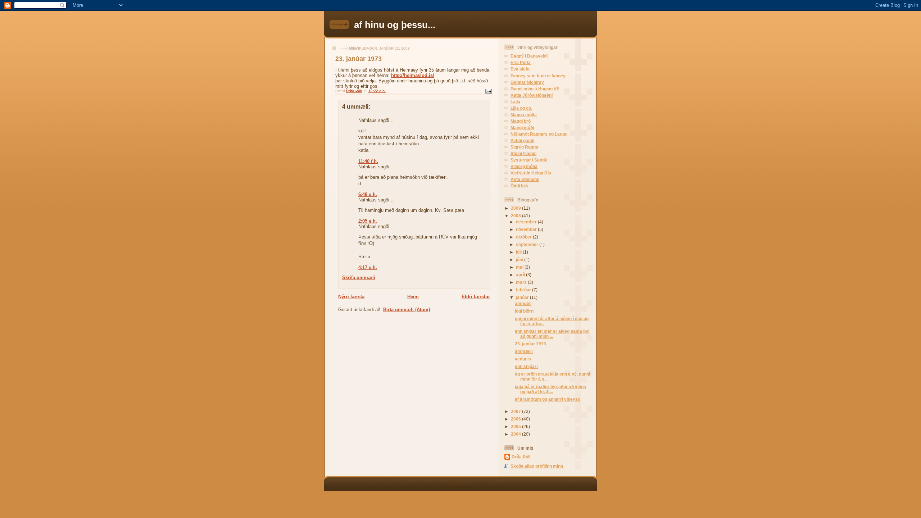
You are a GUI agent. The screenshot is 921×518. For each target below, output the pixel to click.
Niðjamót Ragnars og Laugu (539, 134)
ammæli (523, 303)
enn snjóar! (526, 366)
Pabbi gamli (522, 140)
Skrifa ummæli (358, 277)
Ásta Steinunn (525, 179)
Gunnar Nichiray (527, 82)
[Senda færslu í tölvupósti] (488, 91)
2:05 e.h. (367, 221)
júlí (519, 252)
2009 (516, 208)
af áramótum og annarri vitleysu (547, 399)
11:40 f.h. (368, 161)
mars (522, 282)
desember (527, 221)
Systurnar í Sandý (529, 160)
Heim (413, 296)
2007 (516, 411)
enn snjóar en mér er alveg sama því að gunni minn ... (552, 333)
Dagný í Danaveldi (529, 56)
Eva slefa (520, 69)
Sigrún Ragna (524, 147)
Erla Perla (521, 62)
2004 (516, 434)
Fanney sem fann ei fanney (538, 75)
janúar (523, 297)
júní (520, 259)
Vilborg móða (524, 166)
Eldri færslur (476, 296)
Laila (515, 101)
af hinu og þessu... (394, 24)
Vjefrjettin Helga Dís (531, 173)
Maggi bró (521, 121)
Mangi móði (522, 127)
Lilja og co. (521, 108)
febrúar (524, 289)
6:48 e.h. (367, 194)
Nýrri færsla (351, 296)
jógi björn (524, 311)
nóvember (527, 229)
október (524, 237)
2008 (516, 215)
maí (520, 267)
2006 (516, 419)
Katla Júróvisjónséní (532, 95)
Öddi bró (519, 185)
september (527, 244)
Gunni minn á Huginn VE (535, 88)
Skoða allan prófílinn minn (537, 466)
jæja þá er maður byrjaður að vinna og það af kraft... (550, 389)
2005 (516, 426)
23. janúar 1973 (358, 58)
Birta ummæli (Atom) (406, 309)
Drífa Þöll (521, 456)
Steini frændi (523, 153)
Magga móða (524, 114)
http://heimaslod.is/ (412, 75)
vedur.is (523, 358)
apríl (521, 274)
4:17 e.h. (367, 267)
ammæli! (524, 351)
